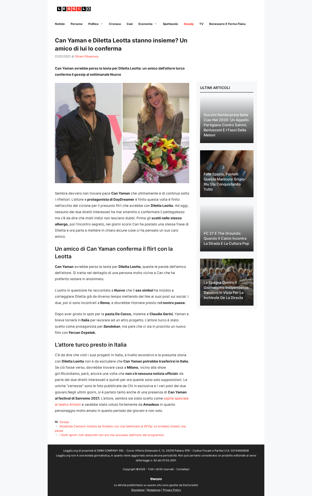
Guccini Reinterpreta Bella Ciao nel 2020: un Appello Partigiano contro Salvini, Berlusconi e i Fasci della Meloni (226, 125)
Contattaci (182, 469)
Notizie (60, 24)
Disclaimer (138, 490)
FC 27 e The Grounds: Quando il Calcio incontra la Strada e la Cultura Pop (226, 238)
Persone (77, 24)
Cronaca (115, 24)
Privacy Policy (172, 490)
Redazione (154, 490)
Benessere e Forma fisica (227, 24)
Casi (130, 24)
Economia (145, 24)
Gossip (189, 24)
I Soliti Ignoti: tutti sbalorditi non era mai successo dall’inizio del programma (112, 435)
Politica (93, 24)
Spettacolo (170, 24)
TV (201, 24)
